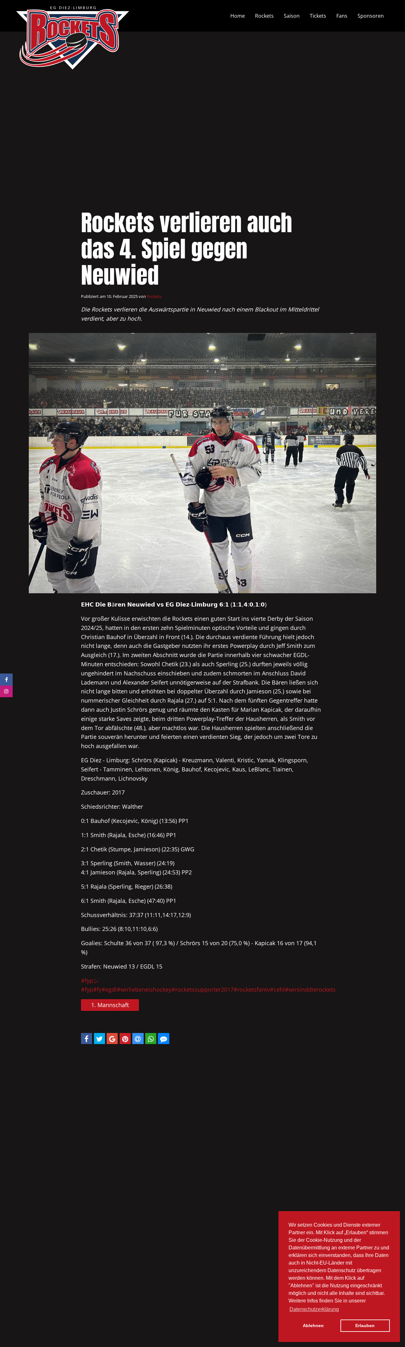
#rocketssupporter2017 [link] (202, 989)
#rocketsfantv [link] (252, 989)
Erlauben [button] (365, 1325)
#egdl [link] (109, 989)
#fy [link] (97, 989)
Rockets (264, 16)
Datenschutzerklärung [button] (314, 1309)
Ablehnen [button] (313, 1325)
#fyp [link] (87, 989)
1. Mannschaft (110, 1005)
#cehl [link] (277, 989)
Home (237, 16)
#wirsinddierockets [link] (310, 989)
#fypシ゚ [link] (92, 980)
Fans (341, 16)
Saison (292, 16)
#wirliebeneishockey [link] (144, 989)
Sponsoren (371, 16)
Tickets (318, 16)
